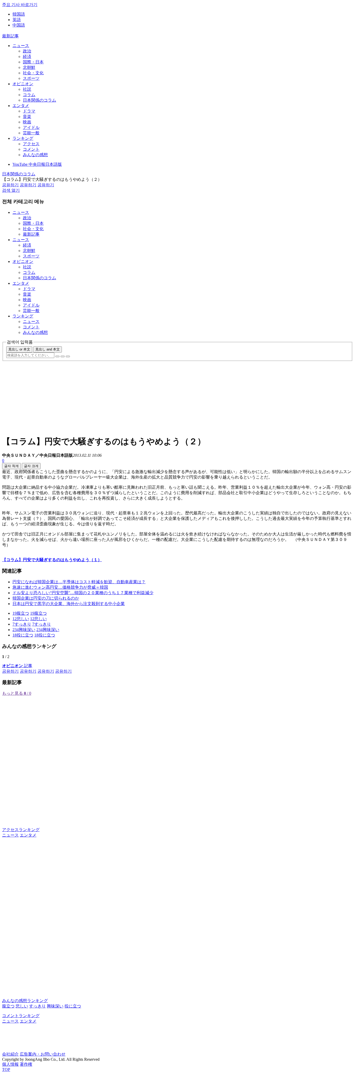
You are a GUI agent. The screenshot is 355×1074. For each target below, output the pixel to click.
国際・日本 (33, 62)
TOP (6, 1069)
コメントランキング (21, 1015)
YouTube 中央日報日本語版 (37, 164)
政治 (27, 51)
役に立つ (72, 1006)
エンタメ (20, 105)
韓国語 (18, 14)
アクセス (31, 144)
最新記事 (10, 36)
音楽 (27, 116)
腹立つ (8, 1006)
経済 (27, 56)
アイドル (31, 127)
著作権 (26, 1064)
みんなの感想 (35, 155)
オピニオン (22, 84)
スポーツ (31, 78)
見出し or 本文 (19, 349)
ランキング (22, 138)
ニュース (20, 45)
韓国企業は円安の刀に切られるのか (45, 598)
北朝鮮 (29, 67)
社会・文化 (33, 73)
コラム (29, 94)
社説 (27, 89)
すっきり (37, 1006)
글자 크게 (31, 466)
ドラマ (29, 111)
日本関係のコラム (39, 100)
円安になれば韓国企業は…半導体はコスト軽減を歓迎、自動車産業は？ (79, 582)
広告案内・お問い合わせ (42, 1054)
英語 (16, 19)
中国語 (18, 25)
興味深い (55, 1006)
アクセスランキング (21, 829)
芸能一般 (31, 133)
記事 (17, 666)
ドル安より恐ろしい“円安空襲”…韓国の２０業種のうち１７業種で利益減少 (82, 593)
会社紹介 (10, 1054)
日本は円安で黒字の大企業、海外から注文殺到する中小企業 (68, 603)
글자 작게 (11, 466)
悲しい (22, 1006)
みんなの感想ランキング (25, 1000)
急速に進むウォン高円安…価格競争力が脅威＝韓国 (60, 587)
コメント (31, 149)
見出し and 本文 (47, 349)
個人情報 (10, 1064)
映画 (27, 122)
